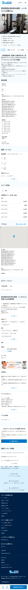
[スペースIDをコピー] (5, 358)
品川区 (11, 466)
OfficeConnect (4, 539)
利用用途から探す (4, 503)
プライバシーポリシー (5, 565)
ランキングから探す (5, 508)
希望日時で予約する (18, 587)
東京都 (6, 466)
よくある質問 (3, 513)
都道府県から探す (4, 505)
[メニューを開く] (25, 2)
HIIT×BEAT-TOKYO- (12, 349)
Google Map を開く (22, 224)
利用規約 (3, 516)
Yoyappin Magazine (5, 553)
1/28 (25, 31)
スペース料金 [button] (21, 50)
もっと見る (13, 179)
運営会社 (3, 560)
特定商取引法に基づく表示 (6, 567)
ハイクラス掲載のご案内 (6, 525)
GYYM (2, 546)
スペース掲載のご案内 (5, 522)
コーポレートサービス (5, 510)
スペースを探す (4, 497)
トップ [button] (3, 50)
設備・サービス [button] (11, 50)
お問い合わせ (15, 441)
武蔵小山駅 (16, 466)
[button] (14, 24)
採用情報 (3, 562)
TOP (2, 466)
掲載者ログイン (4, 528)
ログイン (20, 2)
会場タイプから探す (5, 500)
